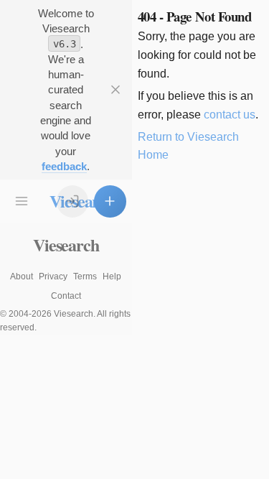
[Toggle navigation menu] (22, 201)
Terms (85, 276)
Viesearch (65, 244)
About (21, 276)
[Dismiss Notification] (115, 90)
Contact (66, 296)
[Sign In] (73, 201)
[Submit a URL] (110, 201)
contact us (229, 114)
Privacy (53, 276)
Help (112, 276)
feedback (64, 166)
